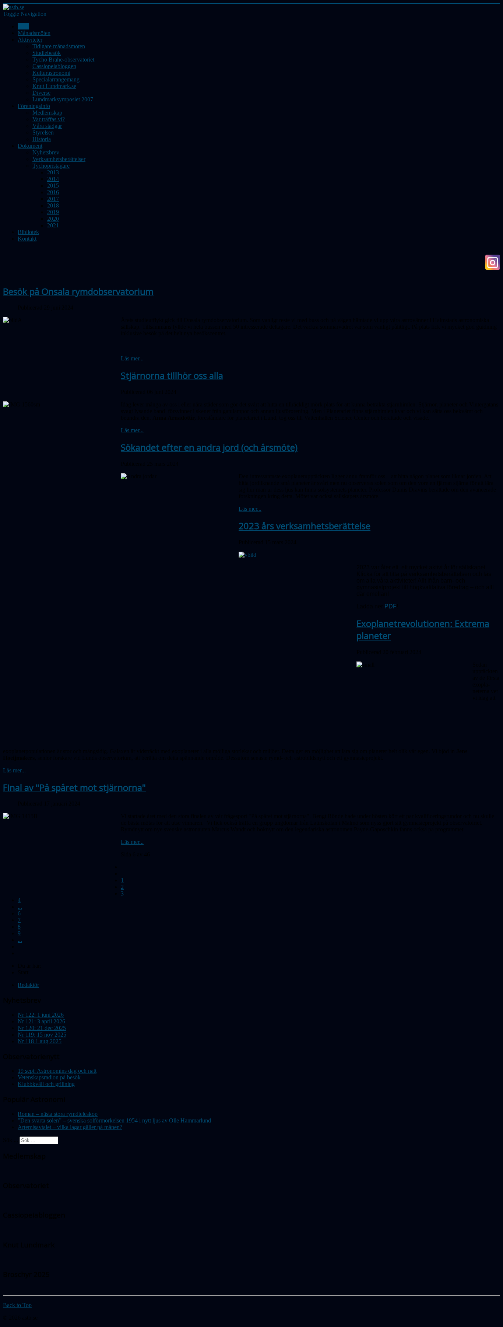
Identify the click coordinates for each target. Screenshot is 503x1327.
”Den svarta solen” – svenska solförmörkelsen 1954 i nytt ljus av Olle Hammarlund (114, 1120)
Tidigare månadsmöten (58, 46)
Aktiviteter (30, 39)
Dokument (30, 146)
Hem (23, 26)
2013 (53, 172)
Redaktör (28, 985)
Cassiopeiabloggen (54, 66)
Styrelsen (43, 132)
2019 (53, 212)
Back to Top (17, 1305)
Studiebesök (46, 53)
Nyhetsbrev (45, 152)
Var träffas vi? (48, 119)
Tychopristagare (51, 166)
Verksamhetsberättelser (58, 159)
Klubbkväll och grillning (46, 1084)
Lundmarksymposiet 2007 (62, 99)
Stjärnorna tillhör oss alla (172, 375)
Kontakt (27, 238)
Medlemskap (47, 112)
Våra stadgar (47, 126)
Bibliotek (28, 232)
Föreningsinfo (34, 106)
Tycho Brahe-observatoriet (63, 59)
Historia (41, 139)
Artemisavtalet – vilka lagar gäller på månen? (70, 1127)
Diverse (41, 93)
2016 (53, 192)
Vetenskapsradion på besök (49, 1077)
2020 (53, 219)
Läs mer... (132, 358)
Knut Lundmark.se (54, 86)
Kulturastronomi (51, 73)
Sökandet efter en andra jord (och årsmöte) (209, 447)
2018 (53, 205)
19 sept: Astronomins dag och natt (57, 1071)
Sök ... (10, 1140)
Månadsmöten (34, 33)
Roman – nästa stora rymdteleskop (58, 1114)
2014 (53, 179)
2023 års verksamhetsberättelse (304, 526)
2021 (53, 225)
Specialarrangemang (56, 79)
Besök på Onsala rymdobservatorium (78, 291)
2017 (53, 199)
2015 (53, 185)
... (20, 907)
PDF (390, 606)
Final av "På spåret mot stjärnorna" (74, 787)
